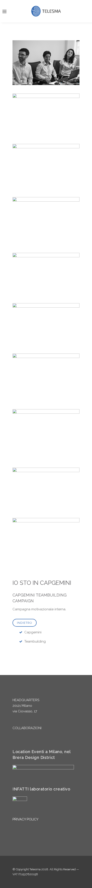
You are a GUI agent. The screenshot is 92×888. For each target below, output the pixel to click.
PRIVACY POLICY (25, 819)
